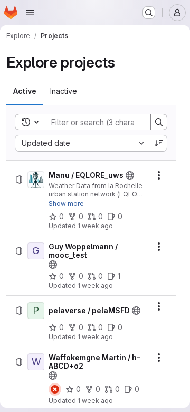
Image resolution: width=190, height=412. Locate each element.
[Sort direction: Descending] (158, 143)
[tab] (24, 91)
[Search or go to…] (148, 12)
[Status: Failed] (55, 389)
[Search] (158, 122)
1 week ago (95, 226)
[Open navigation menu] (30, 12)
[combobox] (82, 143)
